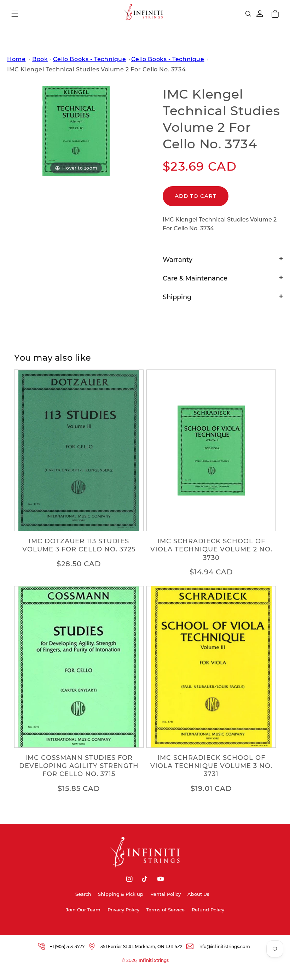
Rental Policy (165, 894)
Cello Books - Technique (89, 59)
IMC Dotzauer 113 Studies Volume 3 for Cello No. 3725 (78, 545)
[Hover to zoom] (76, 131)
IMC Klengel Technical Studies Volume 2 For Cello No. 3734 (96, 69)
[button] (15, 14)
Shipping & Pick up (120, 894)
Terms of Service (165, 909)
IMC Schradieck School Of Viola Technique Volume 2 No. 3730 (211, 549)
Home (16, 59)
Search (83, 894)
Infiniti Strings (154, 960)
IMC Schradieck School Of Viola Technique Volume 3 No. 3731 (211, 766)
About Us (198, 894)
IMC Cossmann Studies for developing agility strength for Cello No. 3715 (79, 766)
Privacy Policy (123, 909)
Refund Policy (208, 909)
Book (40, 59)
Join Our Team (83, 909)
